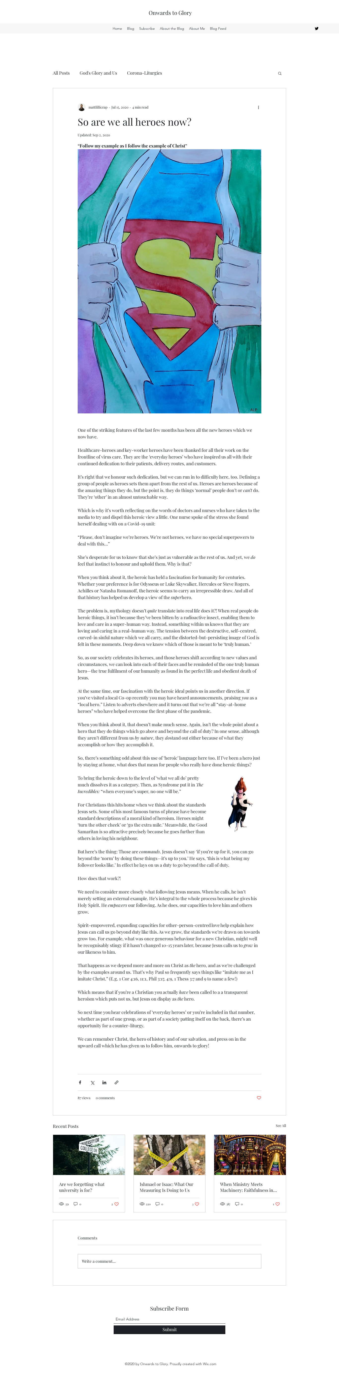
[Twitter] (316, 28)
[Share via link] (116, 1082)
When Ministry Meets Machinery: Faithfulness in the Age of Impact (246, 1187)
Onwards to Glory (170, 12)
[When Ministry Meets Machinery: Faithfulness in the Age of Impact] (250, 1155)
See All (281, 1125)
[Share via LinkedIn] (104, 1082)
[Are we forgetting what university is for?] (89, 1155)
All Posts (61, 73)
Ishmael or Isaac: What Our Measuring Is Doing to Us (166, 1187)
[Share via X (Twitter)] (92, 1082)
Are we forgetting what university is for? (81, 1187)
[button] (279, 73)
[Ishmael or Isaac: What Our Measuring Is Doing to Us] (169, 1155)
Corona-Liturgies (144, 73)
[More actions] (258, 107)
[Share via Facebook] (80, 1082)
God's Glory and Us (98, 73)
